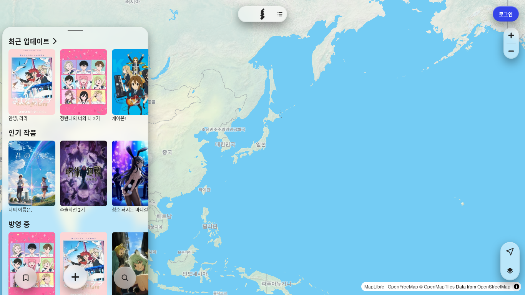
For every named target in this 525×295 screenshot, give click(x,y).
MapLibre (374, 286)
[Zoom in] (511, 35)
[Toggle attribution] (516, 286)
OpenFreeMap (403, 286)
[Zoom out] (511, 51)
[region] (262, 147)
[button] (510, 270)
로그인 (506, 14)
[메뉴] (262, 14)
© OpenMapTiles (437, 286)
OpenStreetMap (493, 286)
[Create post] (75, 277)
